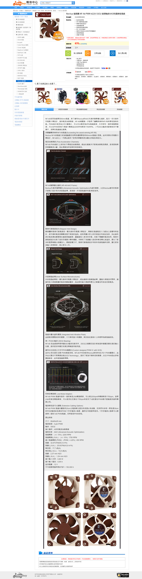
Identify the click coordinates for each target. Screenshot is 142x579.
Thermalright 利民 (22, 89)
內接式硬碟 (18, 115)
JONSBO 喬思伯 (22, 65)
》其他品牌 (20, 94)
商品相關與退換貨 (82, 109)
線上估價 (103, 7)
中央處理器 (18, 97)
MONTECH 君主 (22, 75)
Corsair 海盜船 (21, 47)
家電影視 (29, 7)
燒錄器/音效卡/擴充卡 (22, 118)
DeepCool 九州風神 (22, 50)
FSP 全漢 (20, 55)
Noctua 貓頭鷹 (63, 10)
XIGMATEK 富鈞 (22, 91)
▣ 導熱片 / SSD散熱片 (23, 32)
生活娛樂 (37, 7)
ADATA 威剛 (20, 37)
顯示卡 (17, 109)
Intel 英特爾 (20, 63)
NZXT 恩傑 (20, 78)
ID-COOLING (21, 60)
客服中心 (112, 1)
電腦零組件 (28, 10)
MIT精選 (45, 7)
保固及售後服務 (63, 109)
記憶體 (17, 106)
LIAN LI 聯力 (21, 70)
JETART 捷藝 (21, 68)
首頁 (15, 7)
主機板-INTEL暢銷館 (22, 100)
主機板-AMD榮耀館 (21, 103)
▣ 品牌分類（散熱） (51, 10)
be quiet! (19, 42)
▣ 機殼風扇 (19, 25)
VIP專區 (96, 7)
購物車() (119, 1)
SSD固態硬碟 (19, 112)
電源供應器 (18, 122)
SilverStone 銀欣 (22, 86)
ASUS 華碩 (20, 40)
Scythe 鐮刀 (20, 83)
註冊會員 (105, 1)
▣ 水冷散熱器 (20, 22)
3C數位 (22, 7)
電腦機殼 (18, 125)
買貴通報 (83, 44)
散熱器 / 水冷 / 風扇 (38, 10)
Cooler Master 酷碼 (22, 45)
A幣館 (52, 7)
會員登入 (98, 1)
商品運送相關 (101, 109)
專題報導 (81, 7)
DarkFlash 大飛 (21, 52)
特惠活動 (73, 7)
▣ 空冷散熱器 (20, 19)
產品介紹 (44, 109)
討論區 (89, 7)
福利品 (66, 7)
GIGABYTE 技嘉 (22, 58)
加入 (125, 1)
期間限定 (59, 7)
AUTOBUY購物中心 (25, 3)
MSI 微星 (20, 73)
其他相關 (119, 109)
